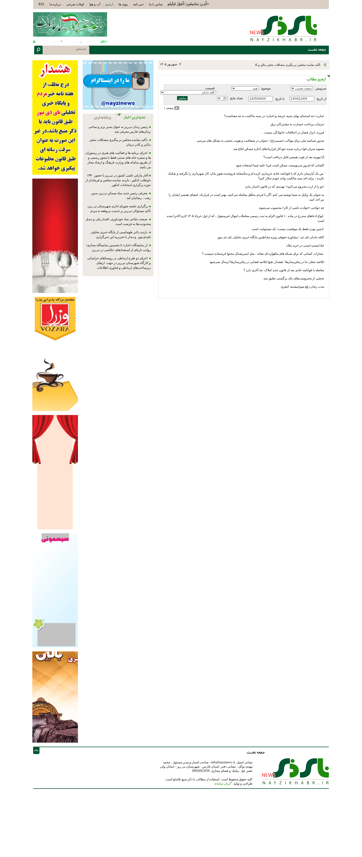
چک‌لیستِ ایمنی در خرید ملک (304, 245)
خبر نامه (138, 4)
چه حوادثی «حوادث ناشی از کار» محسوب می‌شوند (291, 208)
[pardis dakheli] (55, 472)
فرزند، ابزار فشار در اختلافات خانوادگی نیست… (292, 132)
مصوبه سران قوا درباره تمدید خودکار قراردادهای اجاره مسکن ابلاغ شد (278, 149)
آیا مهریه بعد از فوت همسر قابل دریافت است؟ (293, 157)
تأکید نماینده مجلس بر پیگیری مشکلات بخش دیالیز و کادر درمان (283, 64)
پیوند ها (123, 4)
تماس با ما (156, 4)
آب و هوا (94, 4)
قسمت (210, 88)
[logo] (284, 28)
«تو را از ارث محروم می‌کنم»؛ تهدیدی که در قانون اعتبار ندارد (284, 186)
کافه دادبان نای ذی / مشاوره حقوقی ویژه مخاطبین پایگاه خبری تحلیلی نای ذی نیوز (270, 237)
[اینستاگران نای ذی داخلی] (118, 85)
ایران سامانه (222, 783)
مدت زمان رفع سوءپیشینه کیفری (302, 286)
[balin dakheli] (55, 697)
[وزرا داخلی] (55, 354)
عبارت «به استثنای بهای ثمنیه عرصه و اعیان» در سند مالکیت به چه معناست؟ (274, 116)
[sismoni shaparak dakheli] (55, 590)
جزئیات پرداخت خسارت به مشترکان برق (297, 124)
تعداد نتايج (236, 98)
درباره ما (55, 4)
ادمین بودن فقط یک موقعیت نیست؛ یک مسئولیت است (287, 229)
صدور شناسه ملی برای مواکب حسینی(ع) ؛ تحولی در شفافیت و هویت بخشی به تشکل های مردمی (260, 140)
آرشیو (109, 4)
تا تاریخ (279, 99)
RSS (41, 4)
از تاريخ (321, 99)
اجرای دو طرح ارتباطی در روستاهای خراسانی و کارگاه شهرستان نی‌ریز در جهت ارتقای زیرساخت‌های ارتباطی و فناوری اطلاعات (119, 263)
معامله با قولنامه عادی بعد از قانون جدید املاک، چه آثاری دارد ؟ (284, 270)
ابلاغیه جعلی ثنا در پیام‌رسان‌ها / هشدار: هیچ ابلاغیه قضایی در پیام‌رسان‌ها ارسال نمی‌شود (266, 262)
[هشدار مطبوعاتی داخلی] (55, 117)
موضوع (266, 88)
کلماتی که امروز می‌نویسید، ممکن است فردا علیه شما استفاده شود (280, 165)
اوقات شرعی (75, 4)
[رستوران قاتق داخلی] (55, 235)
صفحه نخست (255, 753)
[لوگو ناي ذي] (70, 24)
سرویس (320, 88)
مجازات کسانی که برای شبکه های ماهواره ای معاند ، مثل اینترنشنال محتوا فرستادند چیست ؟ (263, 254)
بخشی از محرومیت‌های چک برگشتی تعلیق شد (293, 278)
